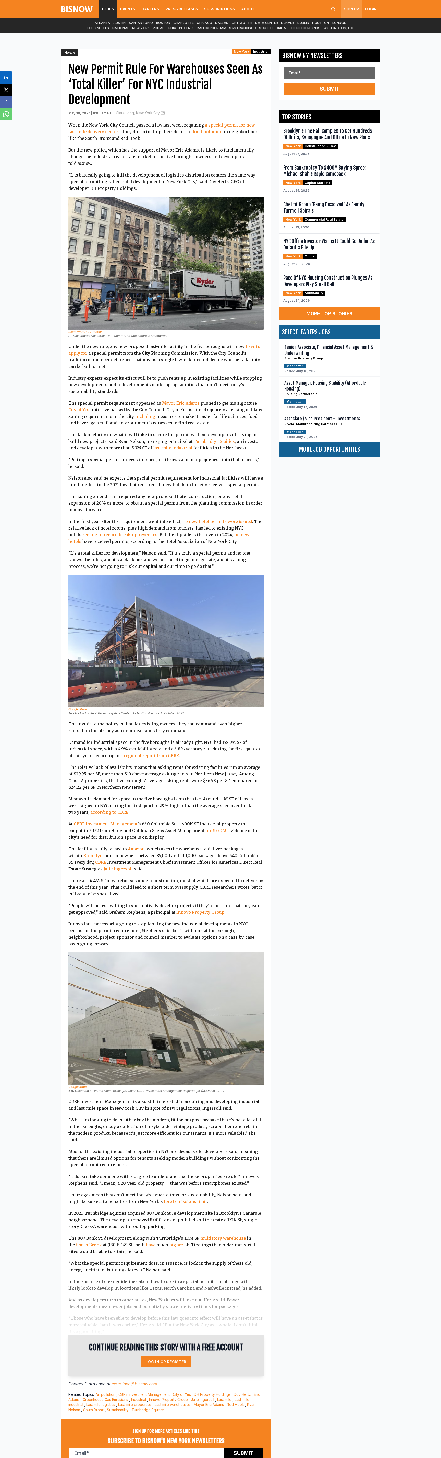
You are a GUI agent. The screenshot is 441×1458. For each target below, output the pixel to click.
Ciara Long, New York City (138, 113)
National (120, 28)
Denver (287, 23)
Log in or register (166, 1362)
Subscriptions (219, 9)
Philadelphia (164, 28)
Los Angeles (98, 28)
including (145, 416)
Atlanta (102, 23)
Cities (108, 9)
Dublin (303, 23)
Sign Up (351, 9)
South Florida (272, 28)
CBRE (100, 862)
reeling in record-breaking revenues (119, 534)
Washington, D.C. (339, 28)
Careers (150, 9)
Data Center (266, 23)
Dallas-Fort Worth (233, 23)
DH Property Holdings (212, 1394)
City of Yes (78, 409)
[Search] (333, 9)
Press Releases (181, 9)
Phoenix (186, 28)
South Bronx (89, 1244)
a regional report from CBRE (149, 755)
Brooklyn (93, 855)
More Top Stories (329, 313)
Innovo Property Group (200, 912)
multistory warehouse (223, 1238)
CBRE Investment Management (106, 823)
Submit (329, 89)
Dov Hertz (242, 1394)
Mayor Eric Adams (181, 403)
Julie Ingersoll (118, 868)
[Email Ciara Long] (163, 113)
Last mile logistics (100, 1404)
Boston (163, 23)
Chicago (204, 23)
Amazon (136, 848)
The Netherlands (305, 28)
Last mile (224, 1399)
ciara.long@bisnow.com (134, 1383)
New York (141, 28)
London (339, 23)
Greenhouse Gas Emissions (105, 1399)
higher (176, 1244)
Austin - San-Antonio (133, 23)
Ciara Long (95, 1383)
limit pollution (208, 131)
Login (371, 9)
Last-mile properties (135, 1404)
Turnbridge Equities (214, 441)
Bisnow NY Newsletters (312, 55)
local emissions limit (185, 1201)
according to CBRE (109, 812)
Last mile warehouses (173, 1404)
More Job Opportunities (329, 449)
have (150, 1244)
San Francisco (242, 28)
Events (127, 9)
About (247, 9)
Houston (320, 23)
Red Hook (235, 1404)
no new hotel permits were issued (217, 521)
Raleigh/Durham (211, 28)
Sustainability (118, 1409)
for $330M (215, 830)
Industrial (261, 51)
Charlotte (184, 23)
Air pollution (105, 1394)
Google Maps (77, 709)
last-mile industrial (172, 447)
